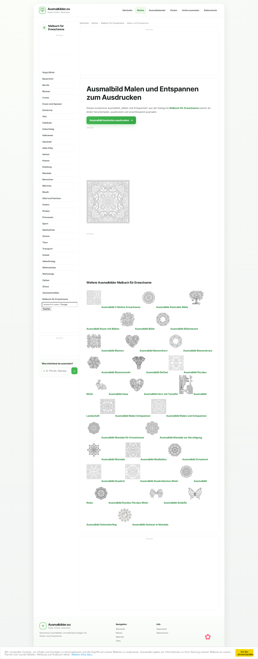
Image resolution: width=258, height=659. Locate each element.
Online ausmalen (190, 10)
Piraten (46, 211)
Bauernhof (47, 78)
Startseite (127, 10)
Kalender (120, 637)
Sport (45, 223)
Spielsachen (48, 230)
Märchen (47, 185)
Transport (47, 248)
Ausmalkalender (157, 10)
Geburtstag (48, 129)
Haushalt (47, 141)
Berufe (45, 85)
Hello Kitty (47, 148)
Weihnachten (49, 267)
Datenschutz (210, 10)
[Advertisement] (60, 44)
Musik (45, 192)
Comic (45, 97)
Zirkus (45, 286)
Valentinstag (48, 261)
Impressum (161, 629)
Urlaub (45, 255)
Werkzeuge (48, 274)
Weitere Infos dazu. (82, 654)
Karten (173, 10)
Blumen (46, 91)
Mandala (46, 173)
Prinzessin (47, 217)
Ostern (45, 204)
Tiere (45, 242)
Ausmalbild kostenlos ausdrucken (111, 120)
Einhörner (47, 110)
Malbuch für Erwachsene (55, 299)
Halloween (47, 135)
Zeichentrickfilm (50, 293)
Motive (140, 10)
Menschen (47, 179)
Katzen (46, 160)
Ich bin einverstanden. (245, 653)
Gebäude (47, 122)
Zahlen (45, 280)
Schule (45, 236)
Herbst (45, 154)
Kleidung (47, 167)
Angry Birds (48, 72)
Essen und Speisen (52, 104)
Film (44, 116)
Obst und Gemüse (51, 198)
